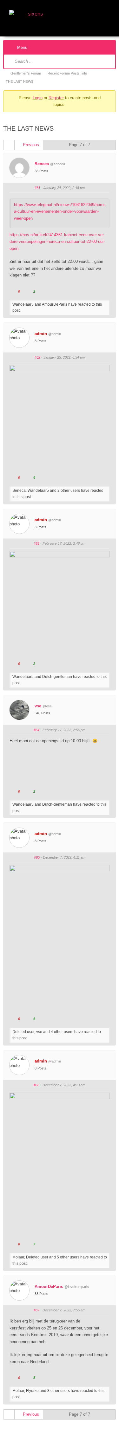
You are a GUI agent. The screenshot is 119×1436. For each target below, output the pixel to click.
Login (38, 97)
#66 (36, 1085)
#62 (37, 357)
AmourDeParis (49, 1286)
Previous (30, 144)
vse (38, 706)
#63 (36, 543)
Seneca (42, 163)
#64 (36, 730)
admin (41, 333)
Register (56, 97)
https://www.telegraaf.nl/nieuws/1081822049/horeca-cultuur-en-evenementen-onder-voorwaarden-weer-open (60, 211)
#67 (36, 1310)
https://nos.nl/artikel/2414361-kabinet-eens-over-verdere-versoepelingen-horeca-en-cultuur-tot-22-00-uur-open (57, 241)
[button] (106, 16)
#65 (37, 857)
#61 (37, 188)
